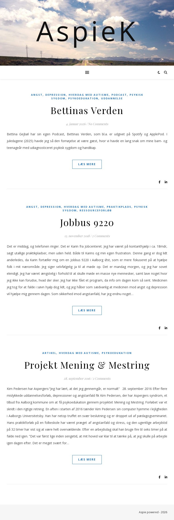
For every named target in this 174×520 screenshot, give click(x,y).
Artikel (49, 353)
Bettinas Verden (87, 110)
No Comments (98, 124)
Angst (37, 94)
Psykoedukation (83, 98)
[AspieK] (87, 33)
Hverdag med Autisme (89, 94)
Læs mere (87, 164)
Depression (55, 94)
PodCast (119, 94)
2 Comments (101, 236)
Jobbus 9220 (87, 222)
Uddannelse (112, 98)
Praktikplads (119, 206)
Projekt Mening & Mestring (87, 365)
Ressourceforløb (96, 210)
